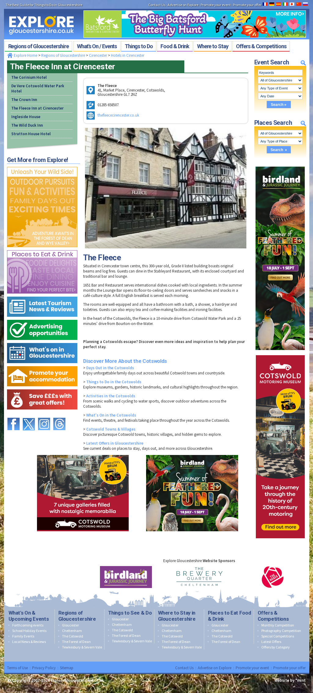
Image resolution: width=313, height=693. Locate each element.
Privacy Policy (44, 667)
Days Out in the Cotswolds (110, 367)
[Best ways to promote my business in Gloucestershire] (42, 318)
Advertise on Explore (214, 667)
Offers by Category (275, 647)
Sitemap (66, 667)
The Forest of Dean (76, 641)
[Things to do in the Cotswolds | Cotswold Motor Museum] (280, 353)
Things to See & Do (130, 613)
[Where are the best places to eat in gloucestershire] (42, 248)
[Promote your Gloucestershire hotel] (42, 364)
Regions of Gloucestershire (63, 55)
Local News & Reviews (29, 641)
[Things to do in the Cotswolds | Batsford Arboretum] (194, 8)
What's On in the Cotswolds (111, 415)
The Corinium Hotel (29, 77)
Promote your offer (289, 667)
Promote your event (252, 667)
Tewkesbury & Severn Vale (82, 647)
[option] (126, 577)
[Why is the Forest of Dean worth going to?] (42, 165)
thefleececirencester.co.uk (118, 115)
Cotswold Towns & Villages (110, 429)
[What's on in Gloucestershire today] (42, 341)
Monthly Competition (277, 625)
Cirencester (98, 55)
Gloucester (70, 625)
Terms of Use (17, 667)
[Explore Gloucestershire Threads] (59, 414)
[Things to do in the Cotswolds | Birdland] (280, 165)
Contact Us (184, 667)
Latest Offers (271, 641)
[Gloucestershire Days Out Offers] (42, 388)
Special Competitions (277, 636)
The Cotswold (72, 636)
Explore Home (25, 55)
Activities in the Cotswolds (110, 396)
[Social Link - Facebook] (13, 414)
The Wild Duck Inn (27, 125)
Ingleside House (25, 116)
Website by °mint (290, 680)
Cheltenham (72, 630)
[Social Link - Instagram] (44, 414)
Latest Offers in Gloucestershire (114, 443)
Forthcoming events (27, 625)
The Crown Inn (24, 99)
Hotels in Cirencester (127, 55)
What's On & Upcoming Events (29, 616)
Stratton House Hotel (31, 133)
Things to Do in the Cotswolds (113, 381)
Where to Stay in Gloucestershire (177, 616)
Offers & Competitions (273, 616)
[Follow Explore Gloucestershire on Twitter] (28, 414)
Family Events (23, 636)
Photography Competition (281, 630)
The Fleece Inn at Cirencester (37, 108)
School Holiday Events (29, 630)
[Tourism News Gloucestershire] (42, 295)
